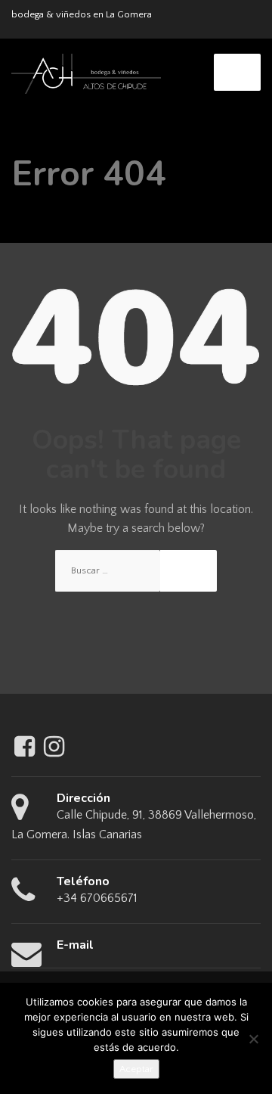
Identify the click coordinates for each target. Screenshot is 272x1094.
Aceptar (136, 1069)
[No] (253, 1038)
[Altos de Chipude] (86, 72)
